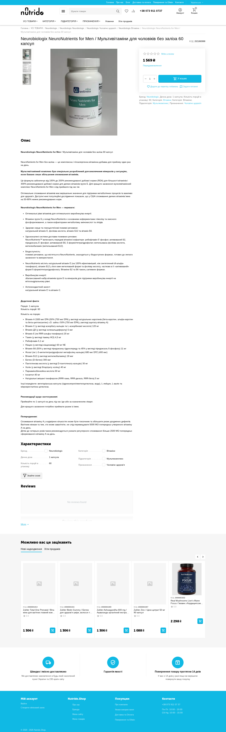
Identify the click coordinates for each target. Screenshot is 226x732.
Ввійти (24, 703)
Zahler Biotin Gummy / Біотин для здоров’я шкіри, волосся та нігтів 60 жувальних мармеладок (75, 611)
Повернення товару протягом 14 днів (178, 671)
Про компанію (121, 704)
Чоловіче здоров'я (192, 103)
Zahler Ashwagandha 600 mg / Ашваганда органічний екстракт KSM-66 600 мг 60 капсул (113, 611)
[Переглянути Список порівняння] (133, 11)
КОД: (191, 41)
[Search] (118, 11)
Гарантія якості (113, 671)
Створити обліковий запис (33, 707)
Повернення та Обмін (125, 720)
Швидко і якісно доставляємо (48, 671)
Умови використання (124, 709)
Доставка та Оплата (124, 715)
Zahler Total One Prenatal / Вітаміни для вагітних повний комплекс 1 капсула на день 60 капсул (39, 611)
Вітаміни (167, 100)
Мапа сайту (77, 714)
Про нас (76, 705)
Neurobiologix (153, 97)
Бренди (75, 709)
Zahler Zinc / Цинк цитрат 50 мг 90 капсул (149, 611)
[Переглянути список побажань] (127, 11)
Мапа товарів (78, 719)
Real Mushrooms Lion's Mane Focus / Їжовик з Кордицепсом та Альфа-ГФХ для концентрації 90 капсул (187, 602)
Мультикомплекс (161, 103)
